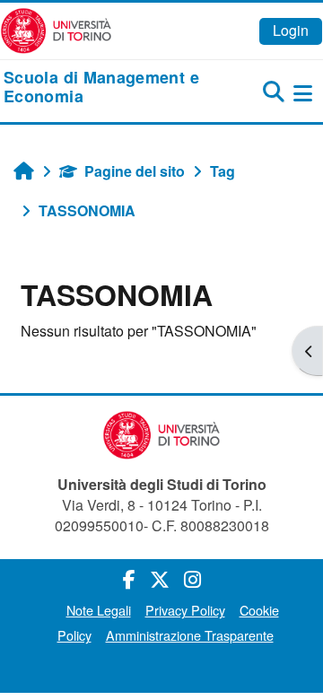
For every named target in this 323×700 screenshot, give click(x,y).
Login (291, 30)
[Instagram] (192, 578)
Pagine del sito (134, 171)
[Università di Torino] (56, 29)
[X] (160, 578)
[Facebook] (129, 578)
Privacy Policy (185, 609)
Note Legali (98, 609)
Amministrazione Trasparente (190, 635)
